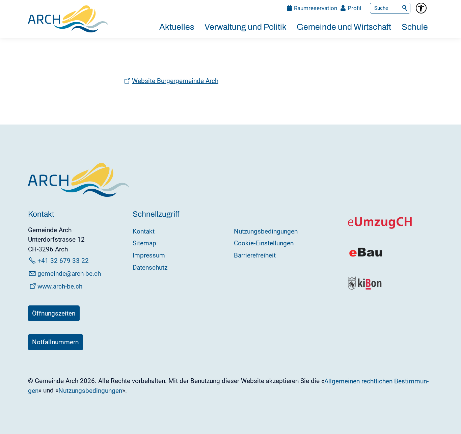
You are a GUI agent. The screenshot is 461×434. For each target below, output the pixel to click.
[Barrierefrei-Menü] (421, 8)
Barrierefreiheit (255, 255)
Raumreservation (315, 8)
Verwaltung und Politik (246, 26)
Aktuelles (176, 26)
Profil (354, 8)
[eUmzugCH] (380, 227)
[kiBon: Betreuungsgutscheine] (365, 288)
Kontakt (144, 231)
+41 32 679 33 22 (63, 261)
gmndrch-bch (69, 273)
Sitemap (144, 243)
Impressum (149, 255)
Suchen (405, 8)
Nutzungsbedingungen (266, 231)
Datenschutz (150, 267)
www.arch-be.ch (59, 286)
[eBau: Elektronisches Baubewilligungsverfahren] (365, 256)
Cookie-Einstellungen (264, 243)
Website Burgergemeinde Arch (175, 81)
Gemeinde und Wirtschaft (344, 26)
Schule (415, 26)
